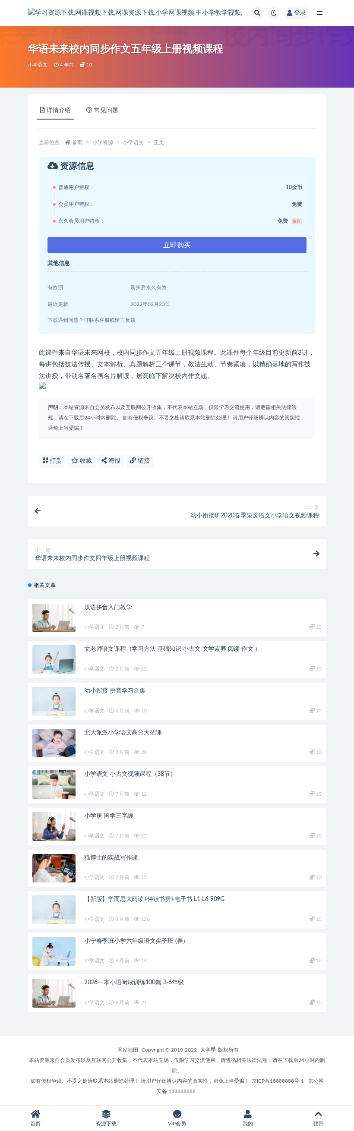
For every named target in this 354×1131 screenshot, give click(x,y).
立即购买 (177, 245)
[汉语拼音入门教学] (54, 618)
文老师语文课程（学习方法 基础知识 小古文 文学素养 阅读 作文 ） (172, 649)
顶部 (318, 1123)
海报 (113, 461)
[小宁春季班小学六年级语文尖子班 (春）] (54, 951)
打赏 (55, 461)
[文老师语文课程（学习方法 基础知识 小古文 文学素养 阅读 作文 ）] (54, 659)
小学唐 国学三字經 (108, 816)
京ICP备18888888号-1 (278, 1081)
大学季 (208, 1049)
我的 (248, 1123)
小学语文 (37, 65)
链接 (143, 461)
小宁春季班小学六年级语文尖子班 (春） (136, 941)
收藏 (85, 461)
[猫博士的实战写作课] (54, 868)
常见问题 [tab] (106, 110)
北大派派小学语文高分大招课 (122, 733)
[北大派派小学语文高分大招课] (54, 743)
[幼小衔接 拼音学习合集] (54, 701)
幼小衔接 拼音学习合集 (114, 691)
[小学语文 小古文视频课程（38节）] (54, 784)
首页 (77, 142)
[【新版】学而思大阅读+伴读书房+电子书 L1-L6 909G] (54, 909)
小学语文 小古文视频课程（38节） (130, 774)
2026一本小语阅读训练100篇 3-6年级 (134, 983)
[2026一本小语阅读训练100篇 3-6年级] (54, 993)
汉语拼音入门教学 (108, 608)
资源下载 (106, 1123)
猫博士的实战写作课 (111, 858)
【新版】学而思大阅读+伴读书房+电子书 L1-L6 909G (154, 899)
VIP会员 (177, 1123)
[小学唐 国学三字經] (54, 826)
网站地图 (127, 1049)
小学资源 (102, 142)
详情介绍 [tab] (59, 110)
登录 (300, 13)
